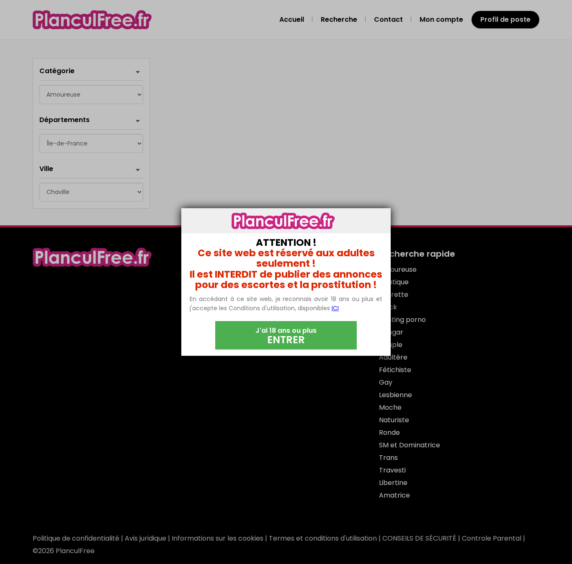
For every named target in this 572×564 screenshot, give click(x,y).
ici (335, 308)
